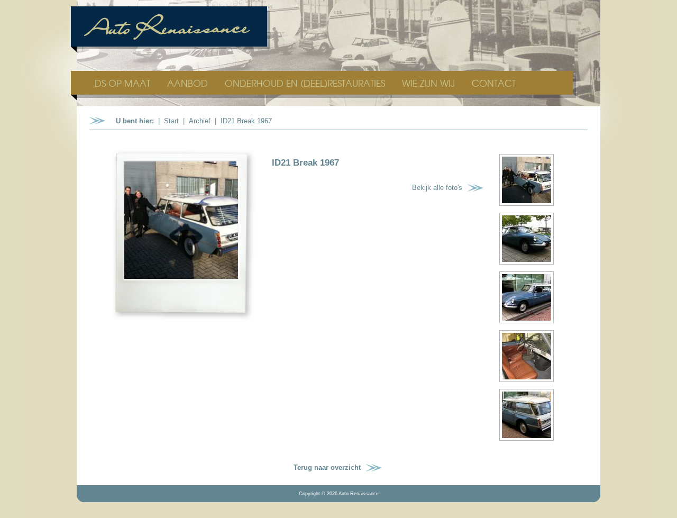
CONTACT (494, 82)
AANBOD (189, 82)
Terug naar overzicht (327, 467)
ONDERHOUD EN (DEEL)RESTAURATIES (306, 82)
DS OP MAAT (124, 82)
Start (171, 121)
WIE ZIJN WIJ (430, 82)
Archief (200, 121)
